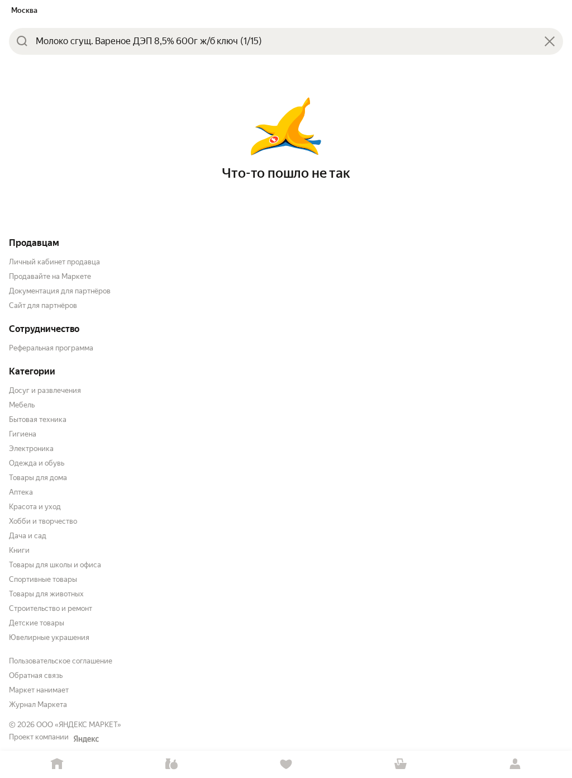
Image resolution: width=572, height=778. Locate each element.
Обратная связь (36, 675)
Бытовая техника (37, 419)
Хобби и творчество (43, 521)
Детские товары (36, 623)
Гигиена (22, 434)
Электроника (31, 448)
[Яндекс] (86, 738)
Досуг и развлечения (45, 390)
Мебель (22, 405)
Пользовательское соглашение (60, 661)
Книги (19, 550)
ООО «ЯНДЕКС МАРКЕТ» (78, 724)
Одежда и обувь (36, 463)
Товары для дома (38, 477)
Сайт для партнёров (43, 305)
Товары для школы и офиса (55, 565)
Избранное (286, 764)
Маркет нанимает (39, 690)
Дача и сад (27, 536)
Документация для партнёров (60, 291)
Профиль (514, 764)
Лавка (172, 764)
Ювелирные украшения (49, 637)
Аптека (21, 492)
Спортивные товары (43, 579)
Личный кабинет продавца (54, 262)
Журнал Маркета (38, 704)
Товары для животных (46, 594)
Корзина (400, 764)
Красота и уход (35, 506)
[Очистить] (549, 41)
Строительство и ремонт (50, 608)
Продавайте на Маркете (50, 276)
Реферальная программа (51, 348)
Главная (57, 764)
